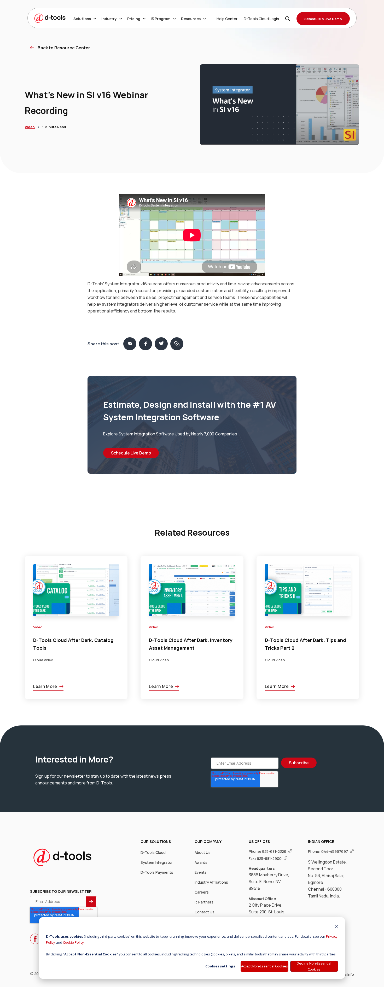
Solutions (82, 18)
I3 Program (161, 18)
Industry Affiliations (211, 882)
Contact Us (204, 911)
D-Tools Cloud (153, 852)
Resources (191, 18)
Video (30, 127)
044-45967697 (335, 851)
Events (201, 872)
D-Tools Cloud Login (261, 18)
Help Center (227, 18)
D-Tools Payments (157, 872)
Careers (202, 892)
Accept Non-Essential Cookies (264, 966)
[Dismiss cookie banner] (336, 927)
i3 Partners (204, 902)
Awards (201, 862)
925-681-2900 (269, 858)
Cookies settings (220, 966)
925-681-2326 (274, 851)
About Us (203, 852)
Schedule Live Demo (131, 453)
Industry (109, 18)
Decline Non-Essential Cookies (314, 966)
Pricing (133, 18)
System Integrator (157, 862)
